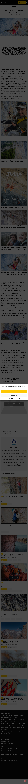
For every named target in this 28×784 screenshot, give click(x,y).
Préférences (14, 395)
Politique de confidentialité (14, 398)
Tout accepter (14, 391)
